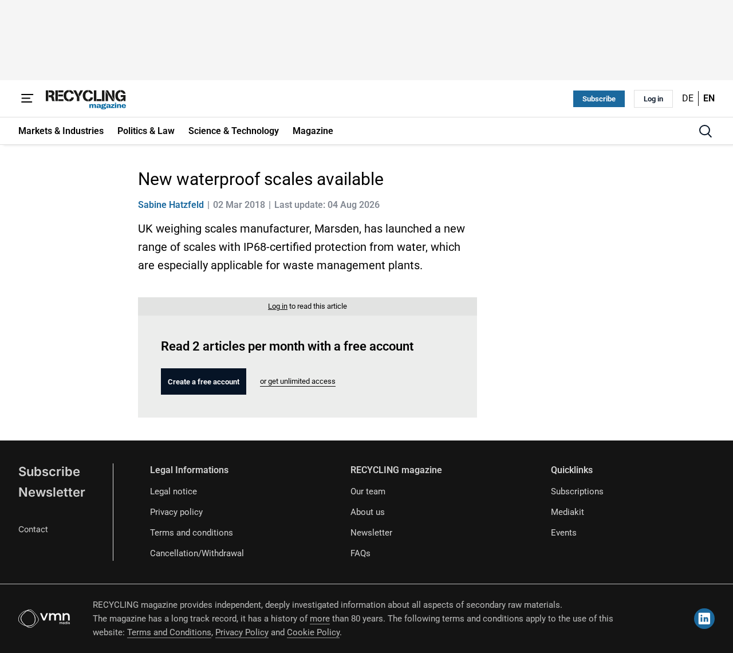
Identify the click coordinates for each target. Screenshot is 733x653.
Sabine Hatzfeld (171, 204)
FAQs (360, 553)
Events (564, 533)
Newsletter (51, 492)
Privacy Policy (242, 632)
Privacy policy (176, 512)
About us (367, 512)
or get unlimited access (298, 381)
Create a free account (203, 381)
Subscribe (599, 99)
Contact (33, 529)
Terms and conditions (191, 533)
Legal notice (173, 491)
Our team (367, 491)
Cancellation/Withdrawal (197, 553)
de (687, 98)
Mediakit (567, 512)
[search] (705, 131)
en (709, 98)
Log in (653, 99)
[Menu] (27, 98)
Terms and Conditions (169, 632)
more (320, 618)
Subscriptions (577, 491)
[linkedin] (704, 618)
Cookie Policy (313, 632)
